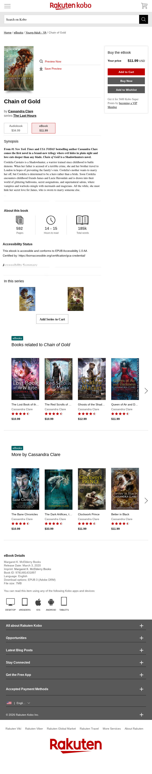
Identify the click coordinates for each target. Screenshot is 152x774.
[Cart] (144, 6)
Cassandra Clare (20, 111)
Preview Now (53, 61)
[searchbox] (76, 19)
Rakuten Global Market (61, 728)
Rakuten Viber (34, 728)
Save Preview (53, 68)
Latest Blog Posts (19, 650)
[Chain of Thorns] (75, 309)
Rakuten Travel (89, 728)
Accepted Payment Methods (27, 689)
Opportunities (16, 638)
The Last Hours (24, 115)
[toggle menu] (7, 6)
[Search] (143, 19)
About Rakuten (134, 728)
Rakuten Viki (13, 728)
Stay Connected (18, 662)
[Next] (146, 391)
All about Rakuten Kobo (24, 625)
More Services (112, 728)
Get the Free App (18, 674)
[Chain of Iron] (27, 309)
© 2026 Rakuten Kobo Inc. (22, 714)
